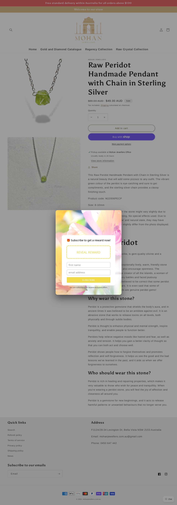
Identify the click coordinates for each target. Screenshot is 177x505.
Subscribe (88, 280)
